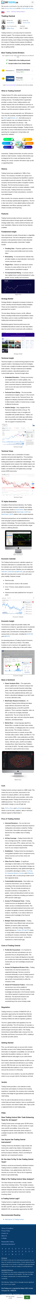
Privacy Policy (5, 1231)
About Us (4, 1236)
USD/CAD (11, 572)
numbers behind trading (27, 8)
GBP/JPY (7, 636)
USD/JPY (4, 572)
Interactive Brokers (13, 873)
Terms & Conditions (7, 1228)
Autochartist (19, 509)
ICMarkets (30, 873)
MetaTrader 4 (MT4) (23, 512)
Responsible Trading (7, 1242)
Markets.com (14, 118)
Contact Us (4, 1233)
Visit (27, 1297)
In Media (4, 1238)
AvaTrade (19, 808)
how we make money (10, 8)
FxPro (7, 808)
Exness (21, 873)
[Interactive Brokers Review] (20, 1297)
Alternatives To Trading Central (14, 1219)
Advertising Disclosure (8, 1244)
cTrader (19, 930)
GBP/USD (19, 572)
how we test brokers (11, 85)
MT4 (23, 930)
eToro (5, 118)
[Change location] (3, 12)
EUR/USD (30, 634)
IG (6, 873)
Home (8, 11)
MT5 (27, 930)
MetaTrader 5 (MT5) (7, 514)
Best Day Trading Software (18, 11)
